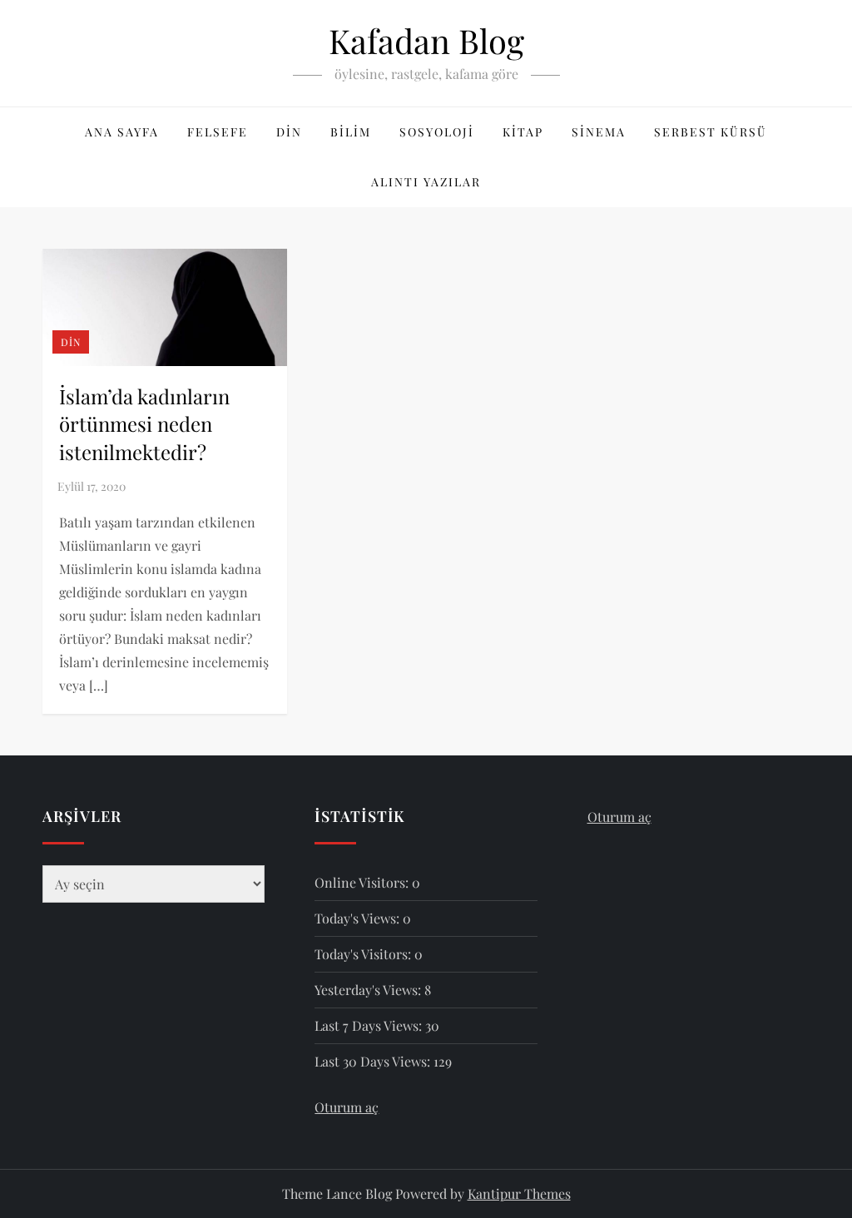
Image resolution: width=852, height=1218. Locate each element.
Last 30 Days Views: (374, 1061)
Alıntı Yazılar (426, 182)
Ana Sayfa (122, 132)
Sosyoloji (436, 132)
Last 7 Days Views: (370, 1025)
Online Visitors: (363, 882)
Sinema (599, 132)
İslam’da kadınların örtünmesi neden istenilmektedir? (144, 424)
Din (289, 132)
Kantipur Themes (519, 1193)
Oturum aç (347, 1107)
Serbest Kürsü (710, 132)
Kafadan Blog (426, 40)
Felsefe (217, 132)
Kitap (523, 132)
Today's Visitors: (364, 954)
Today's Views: (359, 918)
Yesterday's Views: (369, 989)
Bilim (350, 132)
